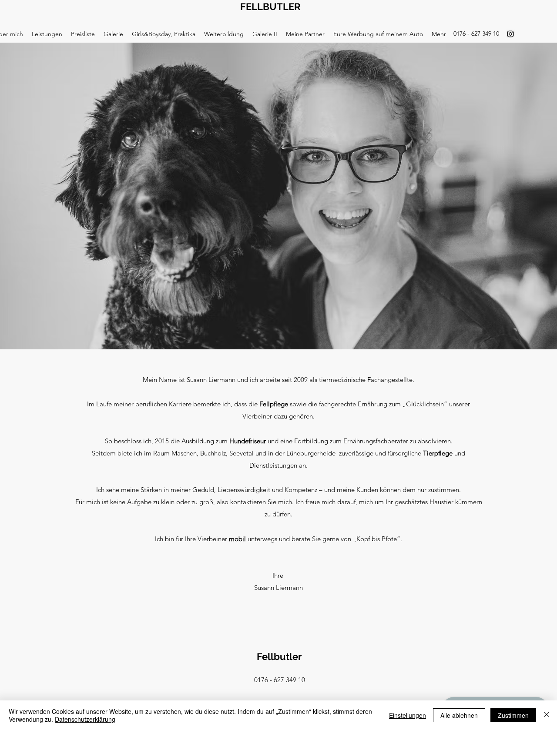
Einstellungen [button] (407, 715)
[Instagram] (510, 34)
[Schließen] (546, 715)
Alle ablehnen (459, 715)
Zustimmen (513, 715)
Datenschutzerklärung (85, 719)
